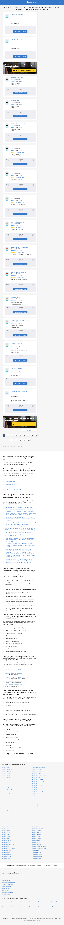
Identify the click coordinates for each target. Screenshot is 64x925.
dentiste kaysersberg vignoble (9, 808)
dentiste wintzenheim (7, 856)
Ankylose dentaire (11, 487)
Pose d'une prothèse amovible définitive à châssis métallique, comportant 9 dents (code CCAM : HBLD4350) (19, 534)
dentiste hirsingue (6, 797)
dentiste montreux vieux (7, 818)
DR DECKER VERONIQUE (18, 197)
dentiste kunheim (36, 810)
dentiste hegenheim (6, 795)
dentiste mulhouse (36, 820)
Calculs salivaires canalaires (13, 489)
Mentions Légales (5, 918)
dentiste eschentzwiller (7, 789)
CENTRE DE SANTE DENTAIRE (19, 391)
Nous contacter (48, 918)
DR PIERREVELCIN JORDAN (18, 272)
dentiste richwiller (6, 834)
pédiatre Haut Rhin (5, 890)
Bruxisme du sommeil (12, 484)
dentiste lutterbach (6, 814)
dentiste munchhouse (7, 822)
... (24, 440)
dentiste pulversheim (37, 830)
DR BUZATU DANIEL (16, 172)
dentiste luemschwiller (37, 812)
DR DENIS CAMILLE (16, 368)
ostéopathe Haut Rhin (6, 888)
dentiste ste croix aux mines (39, 846)
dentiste (13, 446)
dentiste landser (6, 812)
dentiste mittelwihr (36, 816)
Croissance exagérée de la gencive (16, 479)
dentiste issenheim (6, 806)
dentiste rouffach (6, 838)
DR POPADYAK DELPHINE (18, 124)
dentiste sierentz (36, 842)
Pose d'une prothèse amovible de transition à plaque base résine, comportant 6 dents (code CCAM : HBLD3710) (19, 539)
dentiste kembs (36, 808)
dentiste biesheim (6, 775)
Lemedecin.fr (6, 446)
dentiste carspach (6, 783)
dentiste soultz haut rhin (8, 844)
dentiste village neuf (37, 852)
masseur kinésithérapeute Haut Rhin (8, 882)
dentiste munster (36, 822)
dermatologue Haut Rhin (6, 878)
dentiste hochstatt (36, 797)
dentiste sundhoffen (6, 850)
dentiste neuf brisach (37, 824)
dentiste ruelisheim (36, 838)
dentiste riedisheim (36, 834)
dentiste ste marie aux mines (39, 848)
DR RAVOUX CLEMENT (17, 78)
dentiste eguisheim (6, 787)
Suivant (29, 430)
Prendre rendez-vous (20, 31)
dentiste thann (35, 850)
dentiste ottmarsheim (37, 828)
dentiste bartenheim (6, 771)
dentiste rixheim (6, 836)
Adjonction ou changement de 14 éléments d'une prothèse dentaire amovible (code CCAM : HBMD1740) (20, 519)
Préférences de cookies (56, 918)
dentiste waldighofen (7, 854)
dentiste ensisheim (36, 787)
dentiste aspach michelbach (38, 767)
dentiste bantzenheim (37, 769)
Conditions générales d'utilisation (16, 918)
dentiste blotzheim (6, 777)
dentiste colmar (5, 785)
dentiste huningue (6, 801)
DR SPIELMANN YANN (17, 14)
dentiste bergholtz (6, 773)
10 (11, 440)
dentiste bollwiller (36, 777)
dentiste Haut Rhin (5, 876)
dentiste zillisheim (36, 858)
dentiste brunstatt (6, 779)
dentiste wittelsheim (37, 856)
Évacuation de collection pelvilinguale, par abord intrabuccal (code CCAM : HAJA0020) (20, 523)
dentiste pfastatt (6, 830)
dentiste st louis (5, 846)
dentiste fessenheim (37, 789)
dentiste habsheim (36, 793)
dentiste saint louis (6, 840)
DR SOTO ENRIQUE (16, 39)
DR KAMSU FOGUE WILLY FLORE (20, 320)
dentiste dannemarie (37, 785)
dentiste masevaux (36, 814)
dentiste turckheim (6, 852)
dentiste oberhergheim (7, 826)
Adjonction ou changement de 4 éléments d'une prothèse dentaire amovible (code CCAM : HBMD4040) (20, 545)
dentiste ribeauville (36, 832)
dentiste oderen (36, 826)
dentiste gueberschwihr (37, 791)
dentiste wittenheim (6, 858)
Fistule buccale (10, 481)
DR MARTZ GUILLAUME (17, 222)
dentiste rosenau (36, 836)
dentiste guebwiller (6, 793)
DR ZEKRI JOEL (15, 101)
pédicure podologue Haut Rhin (7, 892)
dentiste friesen (5, 791)
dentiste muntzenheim (7, 824)
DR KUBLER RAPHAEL (17, 343)
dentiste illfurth (35, 801)
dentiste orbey (5, 828)
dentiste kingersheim (7, 810)
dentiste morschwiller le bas (8, 820)
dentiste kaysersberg (37, 806)
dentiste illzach (5, 804)
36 (29, 440)
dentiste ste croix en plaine (8, 848)
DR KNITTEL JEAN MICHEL (18, 147)
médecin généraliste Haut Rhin (7, 884)
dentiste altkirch (5, 767)
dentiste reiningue (6, 832)
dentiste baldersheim (7, 769)
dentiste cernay (36, 783)
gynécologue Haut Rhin (6, 880)
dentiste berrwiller (36, 773)
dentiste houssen (36, 799)
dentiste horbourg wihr (7, 799)
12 (20, 440)
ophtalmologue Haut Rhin (6, 886)
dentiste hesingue (36, 795)
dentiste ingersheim (37, 804)
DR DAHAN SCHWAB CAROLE (19, 247)
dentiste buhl (5, 781)
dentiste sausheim (36, 840)
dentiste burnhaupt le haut (38, 781)
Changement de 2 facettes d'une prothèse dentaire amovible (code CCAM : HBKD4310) (19, 508)
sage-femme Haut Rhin (6, 894)
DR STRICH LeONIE (16, 297)
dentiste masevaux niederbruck (9, 816)
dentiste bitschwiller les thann (39, 775)
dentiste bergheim (36, 771)
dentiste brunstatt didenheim (39, 779)
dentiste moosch (36, 818)
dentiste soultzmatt (36, 844)
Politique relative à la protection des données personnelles (34, 918)
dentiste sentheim (6, 842)
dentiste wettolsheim (37, 854)
